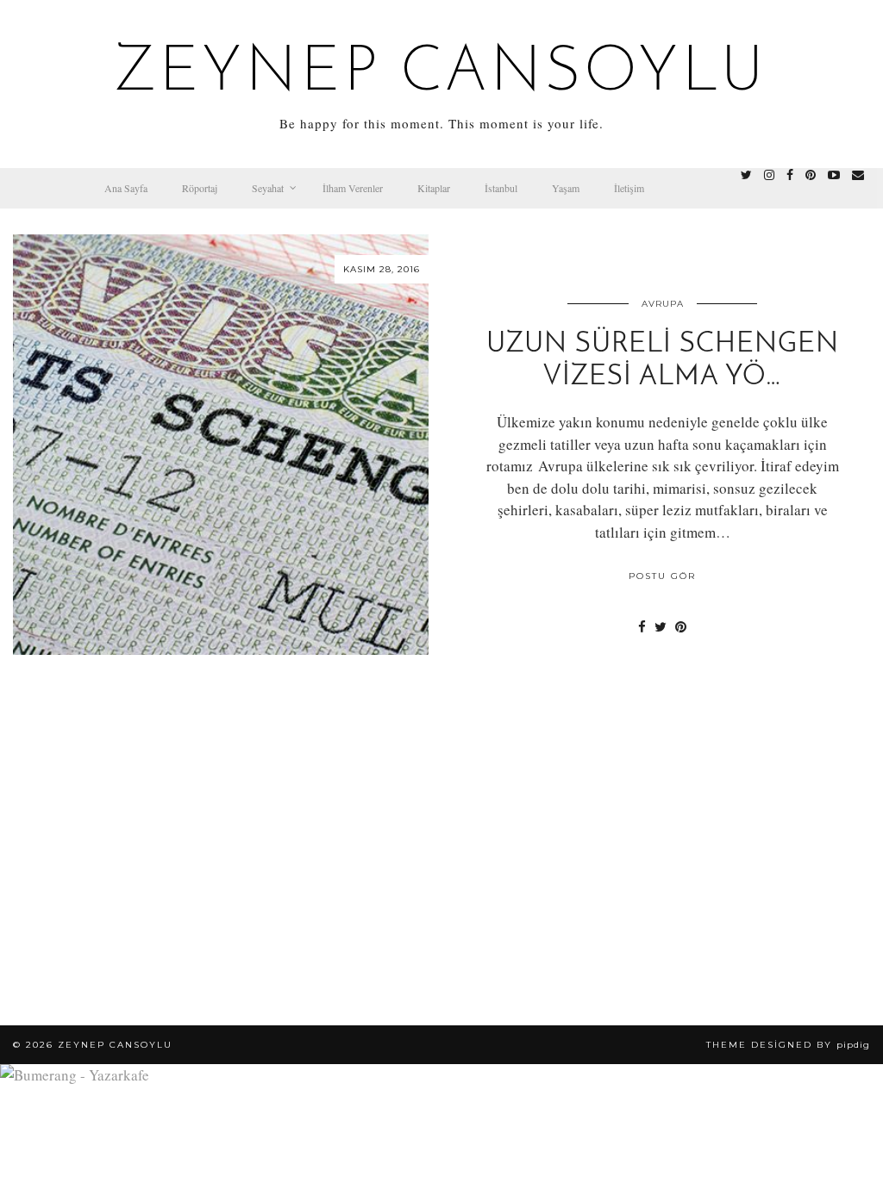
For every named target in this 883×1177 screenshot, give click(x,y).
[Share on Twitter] (660, 626)
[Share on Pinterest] (681, 626)
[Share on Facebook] (642, 626)
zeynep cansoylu (442, 74)
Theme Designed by (788, 1044)
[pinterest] (810, 175)
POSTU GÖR (662, 576)
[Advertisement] (441, 879)
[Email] (858, 175)
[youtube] (834, 175)
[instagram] (769, 175)
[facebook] (789, 175)
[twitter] (746, 175)
